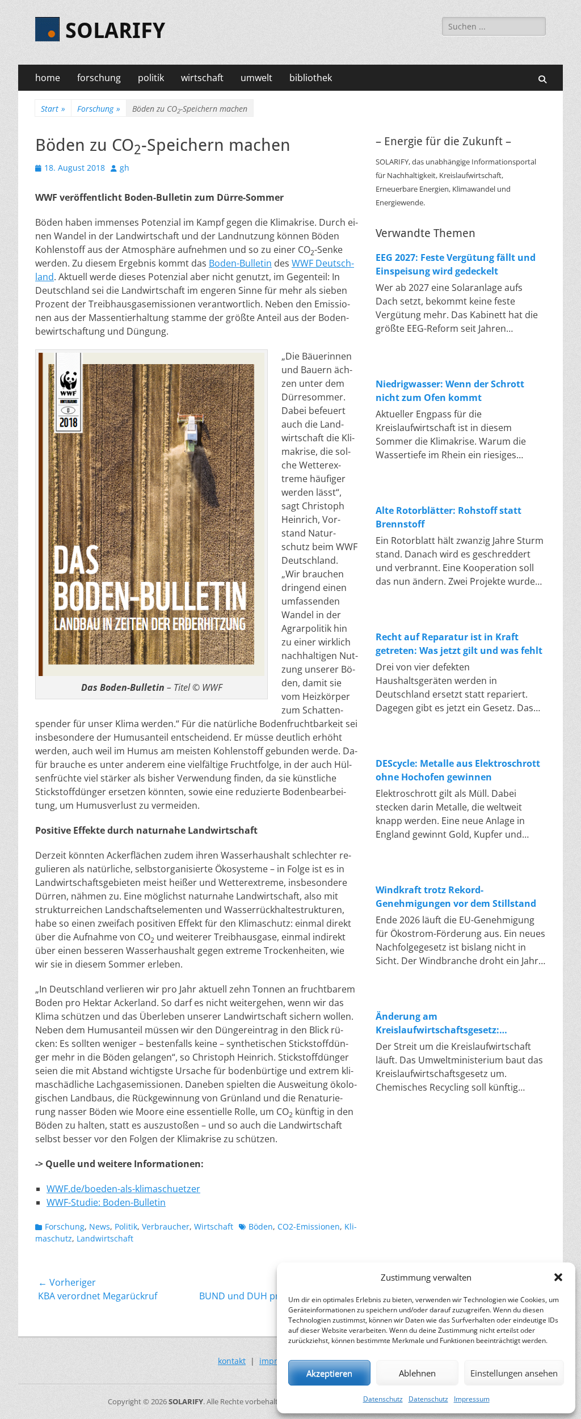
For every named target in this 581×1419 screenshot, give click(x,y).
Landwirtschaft (105, 1238)
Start (53, 108)
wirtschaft (202, 77)
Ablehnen (417, 1373)
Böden (261, 1226)
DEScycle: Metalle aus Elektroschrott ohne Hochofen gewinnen (458, 770)
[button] (558, 1277)
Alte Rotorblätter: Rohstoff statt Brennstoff (448, 517)
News (99, 1226)
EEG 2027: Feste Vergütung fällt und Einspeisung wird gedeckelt (456, 264)
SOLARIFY (115, 30)
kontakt (232, 1360)
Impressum (472, 1399)
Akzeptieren (329, 1373)
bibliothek (310, 77)
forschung (99, 77)
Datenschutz (383, 1399)
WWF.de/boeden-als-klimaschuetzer (123, 1188)
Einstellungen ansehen (514, 1373)
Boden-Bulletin (240, 263)
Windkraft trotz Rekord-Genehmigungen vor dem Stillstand (456, 897)
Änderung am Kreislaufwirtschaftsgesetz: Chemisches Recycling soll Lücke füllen (448, 1023)
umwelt (256, 77)
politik (151, 77)
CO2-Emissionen (308, 1226)
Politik (126, 1226)
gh (124, 167)
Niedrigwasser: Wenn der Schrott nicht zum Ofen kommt (450, 391)
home (47, 77)
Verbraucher (166, 1226)
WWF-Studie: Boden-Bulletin (106, 1202)
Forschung (98, 108)
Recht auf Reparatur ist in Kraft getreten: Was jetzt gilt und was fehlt (459, 644)
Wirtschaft (213, 1226)
